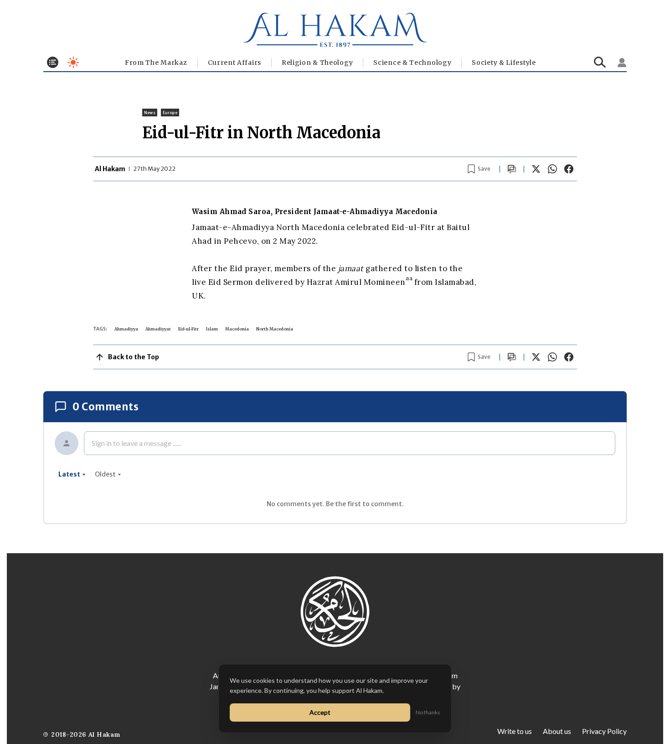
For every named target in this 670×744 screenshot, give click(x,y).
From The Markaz (156, 62)
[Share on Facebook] (568, 168)
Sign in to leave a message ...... (136, 443)
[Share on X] (536, 168)
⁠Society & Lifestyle (504, 62)
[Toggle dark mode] (73, 62)
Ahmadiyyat (158, 328)
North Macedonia (274, 328)
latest (69, 474)
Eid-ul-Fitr (188, 328)
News (149, 112)
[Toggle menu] (52, 62)
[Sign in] (622, 62)
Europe (170, 112)
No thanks (428, 712)
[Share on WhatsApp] (552, 168)
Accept (319, 712)
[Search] (600, 62)
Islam (212, 328)
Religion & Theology (317, 62)
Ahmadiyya (126, 328)
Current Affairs (235, 62)
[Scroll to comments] (511, 169)
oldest (105, 474)
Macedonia (237, 328)
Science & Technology (412, 62)
